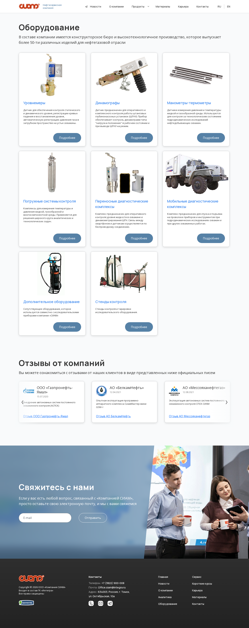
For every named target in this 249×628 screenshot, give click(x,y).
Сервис (196, 577)
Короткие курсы (202, 583)
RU (219, 6)
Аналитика (165, 597)
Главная (163, 577)
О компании (116, 6)
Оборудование (167, 604)
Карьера (183, 6)
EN (228, 6)
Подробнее (67, 138)
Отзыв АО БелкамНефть (113, 416)
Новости (95, 6)
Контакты (203, 6)
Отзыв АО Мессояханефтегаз (189, 416)
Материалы (163, 6)
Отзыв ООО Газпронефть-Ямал (45, 416)
